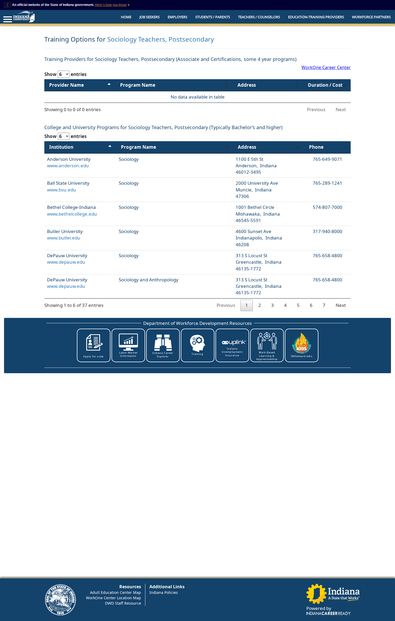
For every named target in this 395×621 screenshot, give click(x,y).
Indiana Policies (163, 592)
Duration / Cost (325, 85)
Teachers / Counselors (259, 16)
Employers (177, 16)
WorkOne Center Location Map (113, 597)
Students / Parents (212, 16)
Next (341, 109)
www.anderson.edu (68, 165)
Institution (61, 147)
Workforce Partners (371, 16)
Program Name (137, 85)
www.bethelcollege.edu (72, 214)
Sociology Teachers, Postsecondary (160, 39)
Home (126, 16)
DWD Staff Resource (123, 603)
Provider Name (66, 85)
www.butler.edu (63, 238)
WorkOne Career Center (326, 67)
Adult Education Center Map (115, 592)
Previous (316, 109)
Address (247, 85)
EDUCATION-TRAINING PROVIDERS (316, 16)
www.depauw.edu (66, 262)
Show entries (65, 74)
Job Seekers (149, 16)
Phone (316, 147)
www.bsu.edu (61, 190)
